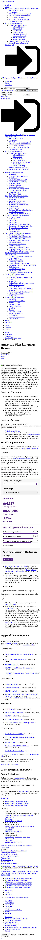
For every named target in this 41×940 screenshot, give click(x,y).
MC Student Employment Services (16, 566)
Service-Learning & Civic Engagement (21, 292)
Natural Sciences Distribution (14, 712)
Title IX (7, 931)
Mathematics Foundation (13, 687)
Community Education (16, 262)
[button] (22, 8)
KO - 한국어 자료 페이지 (17, 17)
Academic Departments (16, 187)
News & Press (13, 319)
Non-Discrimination (11, 922)
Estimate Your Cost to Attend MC (19, 224)
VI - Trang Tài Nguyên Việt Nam (19, 19)
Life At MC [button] (8, 274)
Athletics (7, 320)
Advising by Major (15, 242)
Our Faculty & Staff (15, 194)
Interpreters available (22, 897)
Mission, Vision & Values (17, 301)
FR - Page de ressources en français (20, 16)
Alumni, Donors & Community (18, 43)
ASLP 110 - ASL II (11, 691)
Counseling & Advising (16, 235)
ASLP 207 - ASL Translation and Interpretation (19, 737)
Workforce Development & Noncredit (21, 256)
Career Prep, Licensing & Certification (21, 272)
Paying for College (15, 217)
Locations (8, 5)
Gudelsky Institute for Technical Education (22, 265)
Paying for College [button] (11, 215)
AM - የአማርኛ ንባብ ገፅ (16, 10)
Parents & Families (19, 37)
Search (3, 88)
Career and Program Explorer (21, 458)
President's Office (14, 304)
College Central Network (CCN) (20, 570)
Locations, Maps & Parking (13, 910)
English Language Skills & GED (19, 263)
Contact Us (8, 85)
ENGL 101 (5, 754)
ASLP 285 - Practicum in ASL (14, 751)
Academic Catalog (14, 183)
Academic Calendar (15, 185)
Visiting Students (14, 208)
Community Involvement (16, 317)
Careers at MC (13, 315)
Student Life (13, 281)
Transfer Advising (14, 245)
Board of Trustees (14, 302)
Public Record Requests (12, 929)
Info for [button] (7, 23)
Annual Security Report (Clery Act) (16, 918)
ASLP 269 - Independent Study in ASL (17, 746)
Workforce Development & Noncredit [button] (17, 253)
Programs (8, 336)
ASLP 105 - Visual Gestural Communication (19, 668)
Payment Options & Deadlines (18, 228)
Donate (7, 83)
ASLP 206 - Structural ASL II (14, 734)
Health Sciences (14, 267)
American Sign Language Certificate (16, 805)
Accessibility (9, 917)
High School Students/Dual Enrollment (21, 210)
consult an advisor (10, 604)
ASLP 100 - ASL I (11, 664)
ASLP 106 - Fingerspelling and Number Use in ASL (21, 673)
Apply (3, 356)
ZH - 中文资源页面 (15, 21)
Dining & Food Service (16, 294)
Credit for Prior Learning (16, 212)
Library (7, 7)
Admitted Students (18, 27)
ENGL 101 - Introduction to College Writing (19, 654)
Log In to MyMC (14, 231)
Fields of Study (9, 608)
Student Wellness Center (16, 285)
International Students (19, 36)
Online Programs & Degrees (18, 181)
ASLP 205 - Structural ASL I (14, 719)
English (8, 643)
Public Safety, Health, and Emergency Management (21, 927)
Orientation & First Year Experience (20, 237)
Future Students (18, 32)
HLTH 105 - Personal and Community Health (19, 723)
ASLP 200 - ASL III (11, 716)
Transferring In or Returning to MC (20, 213)
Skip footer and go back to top (10, 863)
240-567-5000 (10, 897)
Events (11, 279)
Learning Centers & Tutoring (18, 190)
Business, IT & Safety (16, 260)
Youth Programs (14, 258)
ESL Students (17, 30)
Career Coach (9, 575)
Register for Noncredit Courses (18, 205)
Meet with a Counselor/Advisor (19, 247)
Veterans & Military (19, 39)
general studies (20, 778)
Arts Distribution (10, 709)
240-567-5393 (9, 817)
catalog (33, 434)
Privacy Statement (10, 926)
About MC (12, 299)
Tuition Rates (13, 219)
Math (16, 643)
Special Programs (14, 286)
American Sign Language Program (16, 801)
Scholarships (13, 222)
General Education (11, 622)
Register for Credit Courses (17, 203)
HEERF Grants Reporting (13, 920)
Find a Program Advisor (12, 431)
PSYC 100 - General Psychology (15, 659)
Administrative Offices (16, 313)
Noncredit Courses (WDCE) (18, 180)
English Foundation (11, 684)
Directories (8, 906)
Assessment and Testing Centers (19, 188)
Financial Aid (13, 221)
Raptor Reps (13, 295)
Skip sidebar (5, 798)
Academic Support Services (17, 244)
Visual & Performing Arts (17, 269)
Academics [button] (8, 172)
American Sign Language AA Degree (16, 803)
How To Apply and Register (10, 764)
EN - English (13, 12)
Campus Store (9, 903)
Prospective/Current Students (18, 25)
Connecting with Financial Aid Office (20, 226)
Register (7, 911)
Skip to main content (7, 1)
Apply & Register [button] (10, 196)
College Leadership (15, 306)
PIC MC (11, 310)
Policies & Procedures (12, 924)
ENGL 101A (13, 754)
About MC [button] (8, 297)
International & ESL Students (22, 162)
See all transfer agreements (29, 448)
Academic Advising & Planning (19, 240)
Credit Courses (13, 178)
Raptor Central (13, 206)
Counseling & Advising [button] (12, 233)
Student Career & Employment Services (21, 251)
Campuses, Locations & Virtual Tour (20, 278)
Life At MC (12, 276)
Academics (12, 174)
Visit (2, 358)
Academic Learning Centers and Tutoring (14, 851)
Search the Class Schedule (17, 201)
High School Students (19, 34)
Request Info (5, 355)
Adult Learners (17, 29)
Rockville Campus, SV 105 (13, 821)
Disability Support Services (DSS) (19, 249)
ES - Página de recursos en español (20, 14)
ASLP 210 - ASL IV (11, 742)
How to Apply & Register (17, 197)
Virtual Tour (8, 913)
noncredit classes (24, 791)
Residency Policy (14, 229)
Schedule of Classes (15, 270)
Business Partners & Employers (19, 41)
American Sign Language (13, 338)
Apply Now (8, 81)
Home (7, 332)
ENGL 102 (30, 754)
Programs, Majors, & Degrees (18, 176)
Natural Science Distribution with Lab (17, 698)
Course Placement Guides (17, 238)
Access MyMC (9, 45)
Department (8, 819)
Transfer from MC (14, 192)
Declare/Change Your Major (10, 856)
